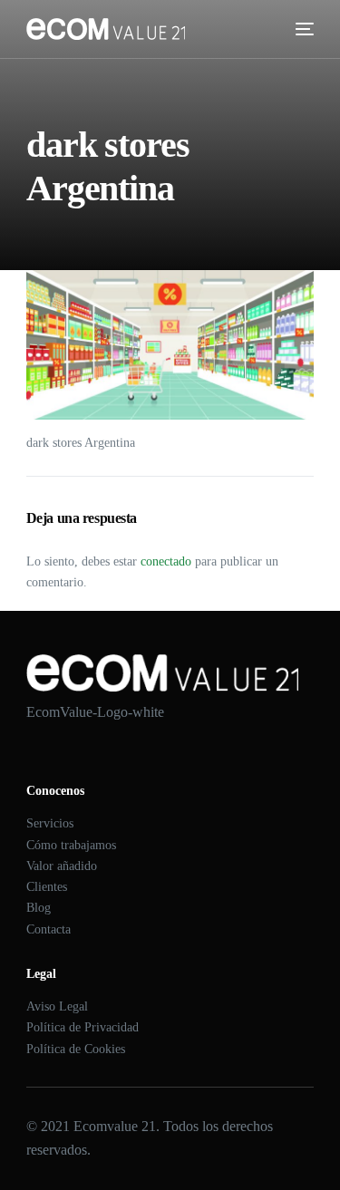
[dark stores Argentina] (170, 345)
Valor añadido (61, 866)
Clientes (46, 887)
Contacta (48, 929)
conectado (166, 561)
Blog (38, 907)
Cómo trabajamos (71, 845)
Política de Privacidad (82, 1027)
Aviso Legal (57, 1006)
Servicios (49, 823)
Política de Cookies (75, 1049)
